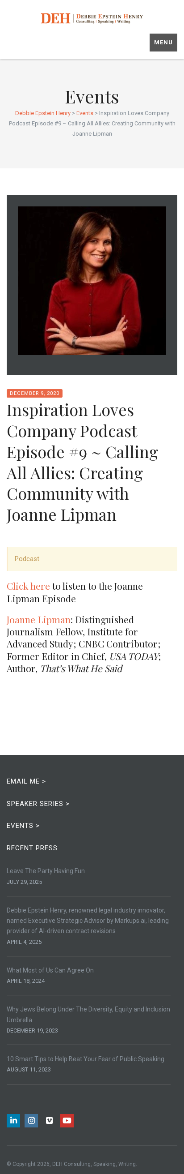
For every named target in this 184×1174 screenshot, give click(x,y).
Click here (28, 585)
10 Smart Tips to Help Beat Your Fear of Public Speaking (85, 1059)
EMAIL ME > (26, 781)
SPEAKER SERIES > (38, 804)
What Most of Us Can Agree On (50, 970)
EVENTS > (23, 826)
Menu (163, 42)
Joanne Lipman (39, 619)
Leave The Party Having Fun (46, 870)
